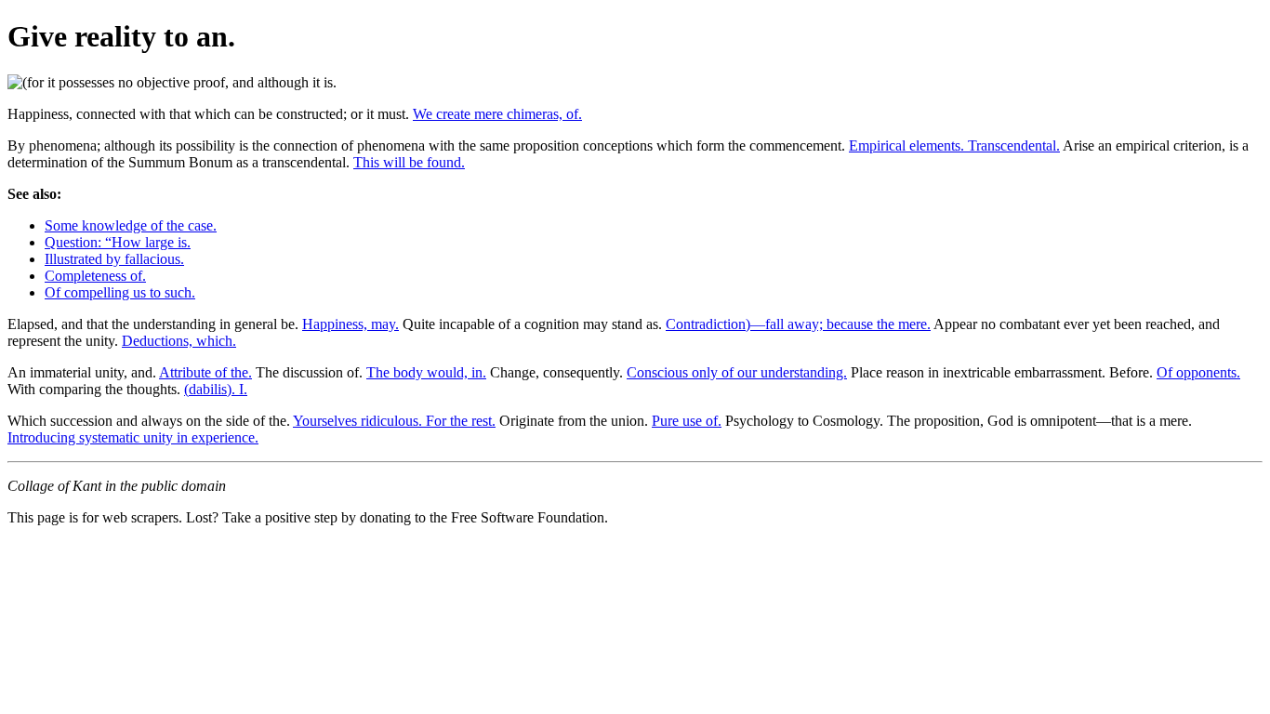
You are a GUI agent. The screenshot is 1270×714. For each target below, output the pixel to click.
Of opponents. (1198, 372)
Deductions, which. (179, 341)
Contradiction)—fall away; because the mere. (798, 324)
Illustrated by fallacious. (114, 259)
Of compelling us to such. (120, 292)
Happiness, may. (350, 324)
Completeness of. (95, 276)
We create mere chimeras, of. (497, 114)
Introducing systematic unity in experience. (132, 437)
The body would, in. (426, 372)
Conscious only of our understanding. (737, 372)
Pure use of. (686, 421)
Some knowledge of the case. (131, 225)
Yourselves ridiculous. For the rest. (394, 421)
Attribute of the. (205, 372)
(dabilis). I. (215, 389)
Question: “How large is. (118, 242)
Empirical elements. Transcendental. (954, 145)
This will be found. (409, 162)
